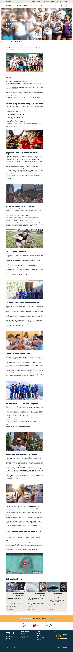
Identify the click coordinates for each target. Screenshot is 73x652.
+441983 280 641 (8, 1)
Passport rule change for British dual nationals (57, 597)
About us (34, 1)
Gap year (16, 593)
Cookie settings (23, 647)
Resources (39, 639)
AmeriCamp (8, 468)
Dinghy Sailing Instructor (10, 537)
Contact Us (39, 635)
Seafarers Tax (58, 593)
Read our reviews (50, 618)
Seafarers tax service (54, 1)
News (61, 1)
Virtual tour (39, 1)
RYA (36, 5)
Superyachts (26, 5)
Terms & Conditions (40, 637)
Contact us (65, 1)
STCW (32, 5)
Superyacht (22, 595)
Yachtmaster (18, 5)
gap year (21, 123)
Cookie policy (59, 647)
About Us (38, 633)
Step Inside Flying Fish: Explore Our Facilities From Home (35, 599)
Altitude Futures (9, 411)
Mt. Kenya (36, 170)
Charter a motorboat (41, 641)
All (9, 41)
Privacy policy (65, 647)
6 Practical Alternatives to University (14, 599)
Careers (41, 5)
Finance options (46, 1)
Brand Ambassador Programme (43, 642)
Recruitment (21, 593)
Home (2, 41)
